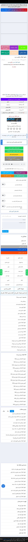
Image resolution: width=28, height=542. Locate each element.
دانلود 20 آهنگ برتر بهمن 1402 (20, 389)
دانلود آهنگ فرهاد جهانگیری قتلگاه (19, 426)
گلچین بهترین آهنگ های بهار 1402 (19, 383)
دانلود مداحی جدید (22, 310)
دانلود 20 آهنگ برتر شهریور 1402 (19, 404)
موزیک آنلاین (21, 289)
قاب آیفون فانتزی (10, 135)
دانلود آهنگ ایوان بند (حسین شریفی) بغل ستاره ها (16, 435)
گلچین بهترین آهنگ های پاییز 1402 (19, 377)
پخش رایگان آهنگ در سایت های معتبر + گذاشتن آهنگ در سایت (14, 10)
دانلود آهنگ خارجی (22, 322)
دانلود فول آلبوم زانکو (14, 154)
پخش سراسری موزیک (21, 350)
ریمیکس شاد (23, 301)
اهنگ (6, 94)
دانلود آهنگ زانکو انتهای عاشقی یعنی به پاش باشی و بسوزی (14, 207)
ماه (8, 411)
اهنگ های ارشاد (22, 530)
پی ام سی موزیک (19, 94)
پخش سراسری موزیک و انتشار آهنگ (18, 347)
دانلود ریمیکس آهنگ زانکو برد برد (17, 201)
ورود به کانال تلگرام (7, 173)
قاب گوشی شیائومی (22, 252)
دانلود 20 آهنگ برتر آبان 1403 (20, 371)
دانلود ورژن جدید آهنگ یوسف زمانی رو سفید (17, 417)
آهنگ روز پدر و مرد (22, 334)
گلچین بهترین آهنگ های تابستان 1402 (18, 380)
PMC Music (14, 1)
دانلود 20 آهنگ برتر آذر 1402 (20, 395)
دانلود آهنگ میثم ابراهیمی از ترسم (19, 413)
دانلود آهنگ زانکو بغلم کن (18, 190)
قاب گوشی (24, 243)
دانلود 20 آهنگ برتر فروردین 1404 (19, 368)
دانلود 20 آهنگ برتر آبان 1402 (20, 398)
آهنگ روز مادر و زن (22, 331)
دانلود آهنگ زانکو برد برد (20, 57)
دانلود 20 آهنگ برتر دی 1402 (20, 392)
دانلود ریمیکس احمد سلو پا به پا (19, 423)
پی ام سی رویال (23, 316)
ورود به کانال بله (20, 176)
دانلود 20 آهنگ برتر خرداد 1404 (19, 362)
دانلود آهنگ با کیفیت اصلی (14, 148)
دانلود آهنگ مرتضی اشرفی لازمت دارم (18, 441)
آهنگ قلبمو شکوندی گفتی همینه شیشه (14, 142)
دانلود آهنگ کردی (22, 338)
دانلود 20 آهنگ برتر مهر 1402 (20, 401)
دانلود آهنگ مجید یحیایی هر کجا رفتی (18, 472)
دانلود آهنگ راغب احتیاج (21, 420)
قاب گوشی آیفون (22, 247)
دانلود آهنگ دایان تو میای (21, 487)
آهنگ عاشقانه (14, 48)
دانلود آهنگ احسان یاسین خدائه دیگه (18, 478)
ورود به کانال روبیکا (20, 173)
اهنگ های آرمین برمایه (21, 508)
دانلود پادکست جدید (22, 319)
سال (4, 411)
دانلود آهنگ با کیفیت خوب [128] (14, 151)
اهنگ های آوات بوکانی (21, 518)
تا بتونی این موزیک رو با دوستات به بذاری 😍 (14, 158)
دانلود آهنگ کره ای (22, 325)
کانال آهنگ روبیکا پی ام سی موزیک (19, 344)
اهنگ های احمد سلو (22, 524)
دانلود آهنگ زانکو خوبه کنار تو (17, 195)
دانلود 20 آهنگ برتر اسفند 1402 (19, 386)
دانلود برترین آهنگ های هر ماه (7, 293)
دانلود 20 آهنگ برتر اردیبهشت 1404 (19, 365)
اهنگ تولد (14, 53)
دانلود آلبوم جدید (22, 307)
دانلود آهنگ (17, 62)
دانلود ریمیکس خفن (22, 313)
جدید (14, 62)
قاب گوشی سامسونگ (22, 249)
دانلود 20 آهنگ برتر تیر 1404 (20, 359)
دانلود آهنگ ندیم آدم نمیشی (20, 481)
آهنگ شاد (23, 48)
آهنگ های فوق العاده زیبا (5, 47)
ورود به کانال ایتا (7, 176)
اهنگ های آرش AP (22, 505)
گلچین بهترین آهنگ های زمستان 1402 (18, 374)
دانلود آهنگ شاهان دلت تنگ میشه (19, 429)
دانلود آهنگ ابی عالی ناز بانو (20, 432)
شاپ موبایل (23, 240)
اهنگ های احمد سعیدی (21, 527)
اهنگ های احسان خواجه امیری (20, 521)
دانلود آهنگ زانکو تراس (18, 184)
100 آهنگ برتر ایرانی (22, 328)
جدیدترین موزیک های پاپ (20, 293)
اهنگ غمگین (23, 53)
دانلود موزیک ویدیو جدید (21, 304)
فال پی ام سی (7, 289)
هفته (12, 411)
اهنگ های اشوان (22, 533)
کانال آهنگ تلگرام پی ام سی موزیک (19, 341)
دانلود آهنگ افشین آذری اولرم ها (19, 438)
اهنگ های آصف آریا (22, 514)
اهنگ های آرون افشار (21, 511)
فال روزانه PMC (5, 53)
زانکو (11, 62)
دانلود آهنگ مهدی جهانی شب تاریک (19, 469)
